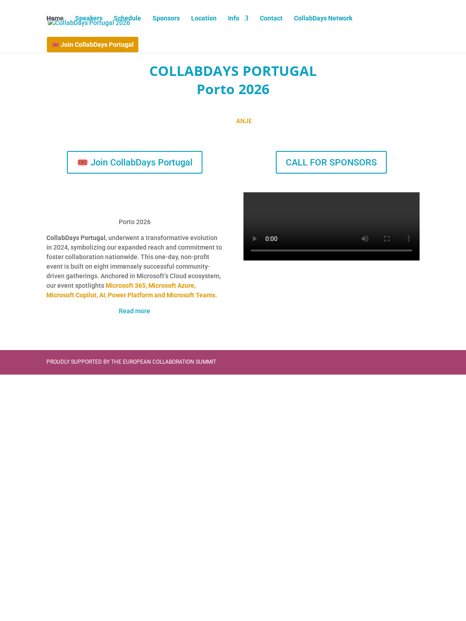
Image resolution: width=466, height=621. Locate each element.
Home (55, 18)
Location (204, 18)
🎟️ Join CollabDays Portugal (92, 44)
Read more (134, 311)
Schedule (127, 18)
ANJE (244, 121)
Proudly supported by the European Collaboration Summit (131, 362)
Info (233, 18)
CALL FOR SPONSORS (331, 162)
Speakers (88, 18)
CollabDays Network (323, 18)
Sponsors (166, 18)
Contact (271, 18)
